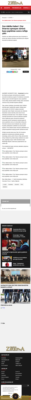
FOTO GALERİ (4, 365)
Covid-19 (18, 371)
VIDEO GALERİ (19, 365)
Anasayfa (4, 17)
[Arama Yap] (28, 12)
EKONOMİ (3, 358)
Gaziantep (10, 184)
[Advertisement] (16, 44)
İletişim (17, 379)
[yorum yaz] (17, 72)
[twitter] (9, 72)
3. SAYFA (10, 17)
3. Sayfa (4, 184)
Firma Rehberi (19, 373)
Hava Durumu (19, 375)
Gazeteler (3, 375)
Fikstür (2, 373)
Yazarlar (17, 377)
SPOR (2, 363)
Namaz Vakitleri (5, 377)
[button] (30, 8)
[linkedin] (11, 72)
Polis (22, 184)
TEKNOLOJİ (18, 363)
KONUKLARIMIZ (19, 358)
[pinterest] (13, 72)
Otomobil (17, 184)
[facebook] (8, 72)
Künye (2, 379)
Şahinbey (5, 186)
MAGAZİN (18, 359)
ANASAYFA (7, 8)
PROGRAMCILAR (16, 8)
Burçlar (3, 371)
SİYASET (18, 361)
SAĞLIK (3, 361)
